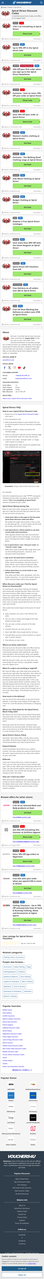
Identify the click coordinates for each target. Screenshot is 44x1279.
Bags (29, 967)
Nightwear (7, 986)
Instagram (22, 1241)
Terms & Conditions (22, 1223)
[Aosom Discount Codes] (6, 878)
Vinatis (5, 1063)
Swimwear (28, 991)
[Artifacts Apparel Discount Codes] (6, 829)
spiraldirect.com (8, 360)
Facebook (22, 1235)
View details (37, 39)
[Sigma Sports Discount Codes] (6, 905)
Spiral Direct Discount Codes (24, 12)
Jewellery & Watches (11, 977)
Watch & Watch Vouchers (12, 1019)
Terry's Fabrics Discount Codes (13, 1055)
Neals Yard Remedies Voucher (13, 1066)
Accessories (8, 967)
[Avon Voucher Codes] (6, 805)
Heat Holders (7, 1013)
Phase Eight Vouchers (10, 1037)
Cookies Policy (22, 1211)
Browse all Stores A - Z (22, 1070)
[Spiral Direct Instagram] (14, 368)
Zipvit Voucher (8, 1043)
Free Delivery (22, 1185)
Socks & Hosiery (19, 986)
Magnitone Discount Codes (12, 1034)
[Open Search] (41, 2)
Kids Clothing (25, 977)
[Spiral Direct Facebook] (5, 368)
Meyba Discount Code (10, 1052)
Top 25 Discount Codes (22, 1182)
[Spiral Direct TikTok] (24, 368)
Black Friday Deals (22, 1179)
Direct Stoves (7, 1031)
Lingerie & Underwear (11, 981)
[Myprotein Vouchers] (6, 854)
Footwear (21, 972)
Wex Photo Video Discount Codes (14, 1049)
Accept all (22, 1268)
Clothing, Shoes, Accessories (14, 957)
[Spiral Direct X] (9, 368)
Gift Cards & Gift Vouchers (22, 1188)
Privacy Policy (22, 1217)
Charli (5, 1058)
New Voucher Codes (22, 1191)
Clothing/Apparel (10, 972)
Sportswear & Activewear (12, 991)
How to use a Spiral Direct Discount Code (17, 398)
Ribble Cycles (7, 1010)
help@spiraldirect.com (23, 378)
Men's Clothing (27, 981)
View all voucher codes (22, 817)
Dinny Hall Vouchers (10, 1022)
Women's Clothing (10, 996)
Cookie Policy (32, 1263)
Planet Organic (8, 1025)
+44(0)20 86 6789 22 (22, 375)
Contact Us (22, 1214)
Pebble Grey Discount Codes (13, 1046)
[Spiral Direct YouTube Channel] (19, 368)
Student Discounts (22, 1194)
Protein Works (8, 1061)
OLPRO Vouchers (9, 1016)
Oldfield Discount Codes (11, 1028)
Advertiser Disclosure (22, 1208)
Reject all (22, 1275)
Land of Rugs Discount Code (13, 1040)
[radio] (4, 942)
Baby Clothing (20, 967)
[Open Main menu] (2, 2)
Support (22, 1220)
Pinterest (22, 1244)
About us (22, 1205)
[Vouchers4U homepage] (22, 3)
